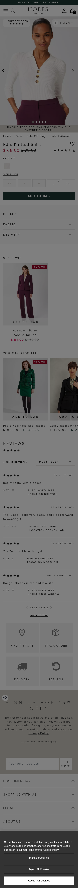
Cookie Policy (51, 850)
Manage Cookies (39, 858)
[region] (39, 859)
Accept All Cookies (39, 880)
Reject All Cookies (39, 869)
